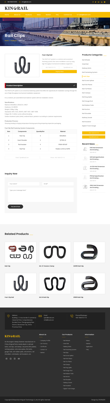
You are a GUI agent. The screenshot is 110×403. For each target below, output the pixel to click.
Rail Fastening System (89, 72)
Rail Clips (86, 76)
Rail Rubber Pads (88, 105)
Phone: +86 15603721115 (57, 157)
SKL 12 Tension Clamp (46, 266)
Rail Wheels (86, 60)
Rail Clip (7, 266)
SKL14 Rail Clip (44, 297)
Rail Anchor (86, 109)
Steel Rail (85, 64)
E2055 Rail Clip (78, 266)
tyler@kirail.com (84, 15)
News (39, 15)
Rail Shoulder (86, 113)
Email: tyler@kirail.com (22, 157)
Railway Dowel (87, 118)
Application (89, 346)
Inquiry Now (60, 71)
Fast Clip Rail (9, 297)
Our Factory (43, 343)
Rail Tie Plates (87, 89)
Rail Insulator (86, 122)
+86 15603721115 (50, 67)
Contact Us (68, 15)
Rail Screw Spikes (88, 80)
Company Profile (45, 340)
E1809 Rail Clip (78, 297)
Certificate (43, 346)
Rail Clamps (86, 93)
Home (7, 15)
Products (29, 15)
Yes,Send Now (15, 207)
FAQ (57, 15)
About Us (17, 15)
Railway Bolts (86, 68)
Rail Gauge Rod (87, 101)
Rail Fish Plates (87, 85)
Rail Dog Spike (87, 97)
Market (48, 15)
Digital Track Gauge (89, 126)
